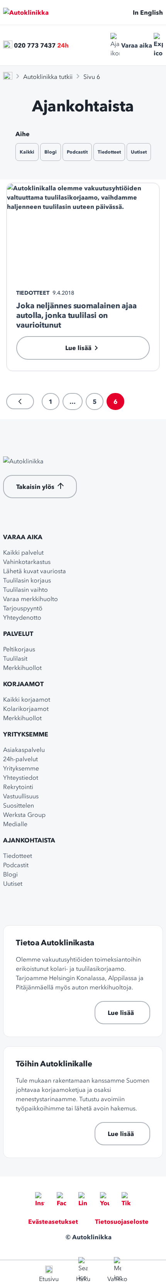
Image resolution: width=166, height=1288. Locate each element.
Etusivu (49, 1279)
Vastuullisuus (21, 796)
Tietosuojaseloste (122, 1221)
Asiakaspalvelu (24, 749)
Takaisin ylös (35, 486)
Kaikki (27, 152)
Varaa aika (136, 45)
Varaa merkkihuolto (30, 599)
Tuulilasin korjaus (27, 580)
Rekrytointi (18, 787)
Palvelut (18, 633)
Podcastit (77, 152)
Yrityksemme (25, 734)
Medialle (15, 824)
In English (148, 12)
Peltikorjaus (19, 649)
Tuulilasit (15, 658)
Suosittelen (18, 805)
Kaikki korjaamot (26, 699)
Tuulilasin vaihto (25, 589)
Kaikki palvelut (23, 552)
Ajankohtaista (29, 840)
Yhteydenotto (22, 617)
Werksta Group (24, 814)
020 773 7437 (35, 45)
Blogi (50, 152)
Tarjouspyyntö (22, 608)
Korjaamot (23, 684)
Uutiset (139, 152)
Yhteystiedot (20, 777)
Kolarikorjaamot (26, 708)
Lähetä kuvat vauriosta (34, 571)
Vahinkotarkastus (27, 561)
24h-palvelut (20, 759)
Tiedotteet (109, 152)
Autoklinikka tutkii (48, 76)
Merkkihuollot (22, 667)
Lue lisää (121, 1012)
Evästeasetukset (53, 1221)
